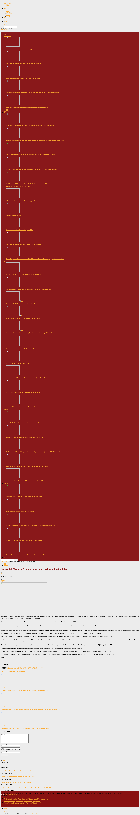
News (5, 9)
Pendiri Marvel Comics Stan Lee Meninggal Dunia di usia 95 (24, 496)
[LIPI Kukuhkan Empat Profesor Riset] (13, 360)
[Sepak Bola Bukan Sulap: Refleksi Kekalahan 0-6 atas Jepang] (13, 434)
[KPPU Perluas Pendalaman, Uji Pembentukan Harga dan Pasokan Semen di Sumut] (13, 166)
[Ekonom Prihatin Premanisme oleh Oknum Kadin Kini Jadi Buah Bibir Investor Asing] (13, 89)
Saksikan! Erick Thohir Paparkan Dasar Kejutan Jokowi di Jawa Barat (28, 304)
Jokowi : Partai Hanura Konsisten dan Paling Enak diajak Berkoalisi (27, 107)
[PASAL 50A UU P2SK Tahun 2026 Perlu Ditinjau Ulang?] (13, 75)
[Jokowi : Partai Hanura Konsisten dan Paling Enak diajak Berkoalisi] (13, 104)
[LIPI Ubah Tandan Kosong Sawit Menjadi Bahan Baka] (13, 389)
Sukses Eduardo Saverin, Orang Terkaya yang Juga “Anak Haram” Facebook (25, 667)
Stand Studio (35, 813)
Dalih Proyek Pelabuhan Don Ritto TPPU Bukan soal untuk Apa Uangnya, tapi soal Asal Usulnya (35, 259)
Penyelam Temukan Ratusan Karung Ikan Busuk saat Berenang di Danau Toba (30, 333)
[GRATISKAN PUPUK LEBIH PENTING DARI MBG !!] (13, 272)
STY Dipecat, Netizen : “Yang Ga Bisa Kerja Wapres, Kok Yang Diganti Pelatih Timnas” (33, 452)
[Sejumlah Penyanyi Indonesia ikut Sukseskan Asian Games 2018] (13, 552)
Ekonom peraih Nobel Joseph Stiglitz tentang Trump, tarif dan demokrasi (28, 289)
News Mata (6, 8)
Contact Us (6, 811)
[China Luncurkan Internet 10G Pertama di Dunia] (13, 346)
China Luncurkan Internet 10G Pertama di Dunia (21, 348)
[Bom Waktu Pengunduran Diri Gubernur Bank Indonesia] (13, 60)
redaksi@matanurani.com (12, 794)
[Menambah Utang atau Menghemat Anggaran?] (13, 46)
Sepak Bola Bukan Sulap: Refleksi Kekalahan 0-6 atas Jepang (25, 437)
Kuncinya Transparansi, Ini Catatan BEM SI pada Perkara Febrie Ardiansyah (30, 125)
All (7, 110)
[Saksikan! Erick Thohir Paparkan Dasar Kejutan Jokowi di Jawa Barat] (14, 301)
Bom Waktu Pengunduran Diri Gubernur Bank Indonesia (23, 63)
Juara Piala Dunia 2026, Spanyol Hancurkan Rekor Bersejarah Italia (27, 422)
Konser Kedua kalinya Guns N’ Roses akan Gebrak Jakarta (24, 540)
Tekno (5, 20)
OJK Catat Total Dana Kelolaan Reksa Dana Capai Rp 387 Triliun (21, 668)
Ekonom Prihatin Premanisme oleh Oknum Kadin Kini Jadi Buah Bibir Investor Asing (32, 92)
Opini (5, 17)
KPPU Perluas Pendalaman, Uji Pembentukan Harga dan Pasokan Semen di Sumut (31, 169)
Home (5, 1)
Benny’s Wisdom (7, 3)
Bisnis (7, 11)
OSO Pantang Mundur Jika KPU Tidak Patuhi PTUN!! (23, 318)
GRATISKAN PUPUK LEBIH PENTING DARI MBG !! (23, 275)
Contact (5, 24)
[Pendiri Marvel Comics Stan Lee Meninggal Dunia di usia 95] (13, 493)
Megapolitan (9, 13)
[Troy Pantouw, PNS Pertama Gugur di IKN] (13, 227)
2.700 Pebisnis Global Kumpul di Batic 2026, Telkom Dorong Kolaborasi (28, 183)
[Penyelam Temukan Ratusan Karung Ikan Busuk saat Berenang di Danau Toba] (14, 330)
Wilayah (8, 16)
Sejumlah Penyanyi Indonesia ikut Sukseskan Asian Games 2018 (25, 555)
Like (4, 760)
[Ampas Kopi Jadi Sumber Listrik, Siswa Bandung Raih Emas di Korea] (13, 375)
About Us (6, 810)
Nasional (8, 15)
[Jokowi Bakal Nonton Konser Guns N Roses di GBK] (13, 508)
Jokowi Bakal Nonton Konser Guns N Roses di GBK (22, 511)
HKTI (7, 5)
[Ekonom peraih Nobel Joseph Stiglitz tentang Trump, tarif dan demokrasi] (13, 286)
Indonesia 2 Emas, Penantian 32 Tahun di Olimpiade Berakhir (25, 481)
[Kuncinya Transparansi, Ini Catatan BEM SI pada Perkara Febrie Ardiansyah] (13, 122)
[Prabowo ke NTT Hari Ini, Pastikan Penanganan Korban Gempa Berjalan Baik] (13, 151)
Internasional (9, 12)
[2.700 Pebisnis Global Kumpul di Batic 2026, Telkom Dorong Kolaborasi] (13, 180)
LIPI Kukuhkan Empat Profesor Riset (17, 363)
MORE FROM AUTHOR (19, 671)
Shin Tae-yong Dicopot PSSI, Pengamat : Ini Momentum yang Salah (27, 466)
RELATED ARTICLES (7, 671)
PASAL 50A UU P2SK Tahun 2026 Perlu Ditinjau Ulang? (23, 78)
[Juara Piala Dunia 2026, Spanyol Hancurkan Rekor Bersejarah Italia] (13, 419)
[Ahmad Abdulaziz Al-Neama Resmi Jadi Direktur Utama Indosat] (13, 404)
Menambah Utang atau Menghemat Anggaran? (20, 49)
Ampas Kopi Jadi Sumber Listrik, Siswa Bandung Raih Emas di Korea (27, 378)
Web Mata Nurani (5, 573)
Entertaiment (6, 22)
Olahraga (6, 21)
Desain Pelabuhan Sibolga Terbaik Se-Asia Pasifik (16, 782)
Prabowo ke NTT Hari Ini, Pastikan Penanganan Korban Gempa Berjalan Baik (30, 154)
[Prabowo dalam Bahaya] (13, 212)
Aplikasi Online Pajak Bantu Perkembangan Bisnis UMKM (18, 776)
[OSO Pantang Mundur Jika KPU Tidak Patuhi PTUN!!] (14, 315)
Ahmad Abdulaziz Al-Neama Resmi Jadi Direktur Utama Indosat (26, 407)
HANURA (9, 4)
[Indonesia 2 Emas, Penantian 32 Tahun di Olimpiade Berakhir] (13, 478)
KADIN (8, 7)
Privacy (5, 808)
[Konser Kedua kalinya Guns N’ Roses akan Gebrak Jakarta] (13, 537)
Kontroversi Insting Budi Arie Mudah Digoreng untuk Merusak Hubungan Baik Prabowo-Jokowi (35, 140)
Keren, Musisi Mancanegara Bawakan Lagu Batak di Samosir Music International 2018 (32, 525)
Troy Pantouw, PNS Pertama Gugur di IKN (19, 230)
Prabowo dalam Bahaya (13, 215)
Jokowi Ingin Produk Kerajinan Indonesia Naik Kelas (17, 771)
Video (5, 19)
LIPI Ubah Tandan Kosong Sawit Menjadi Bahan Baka (23, 392)
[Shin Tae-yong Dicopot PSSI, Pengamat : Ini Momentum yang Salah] (13, 463)
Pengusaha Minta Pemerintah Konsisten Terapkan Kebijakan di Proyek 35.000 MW (26, 788)
